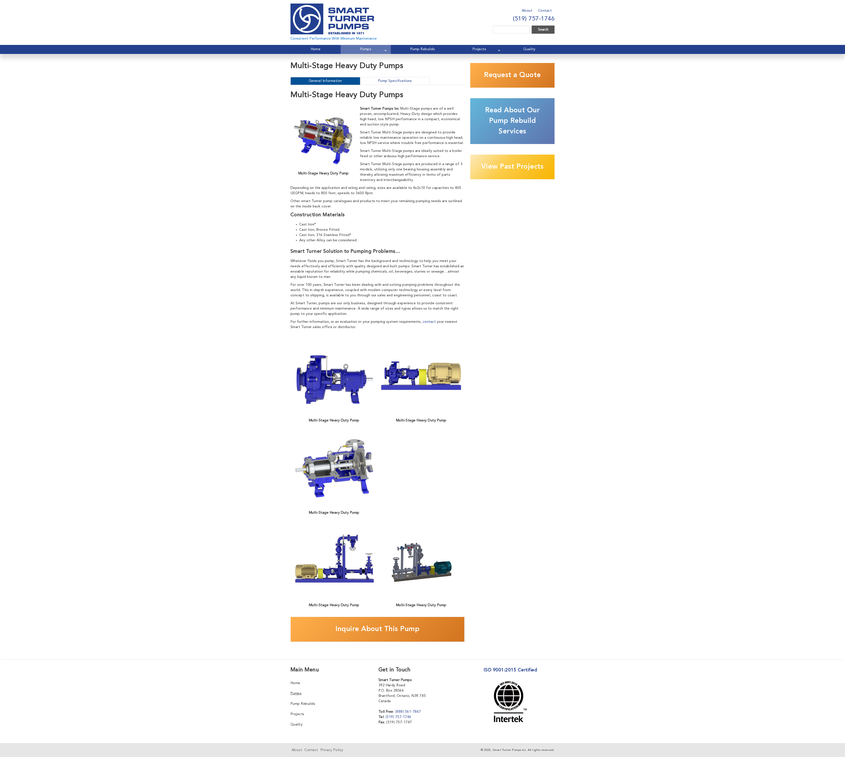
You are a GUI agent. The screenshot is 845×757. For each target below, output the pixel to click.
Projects (479, 49)
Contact (545, 11)
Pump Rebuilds (422, 49)
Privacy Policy (331, 750)
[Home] (332, 6)
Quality (529, 49)
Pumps (365, 49)
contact (429, 322)
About (527, 11)
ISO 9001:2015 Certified (510, 670)
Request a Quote (512, 75)
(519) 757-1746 (534, 19)
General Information (325, 81)
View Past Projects (512, 166)
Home (316, 49)
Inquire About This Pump (377, 629)
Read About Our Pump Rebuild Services (512, 121)
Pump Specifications (395, 81)
